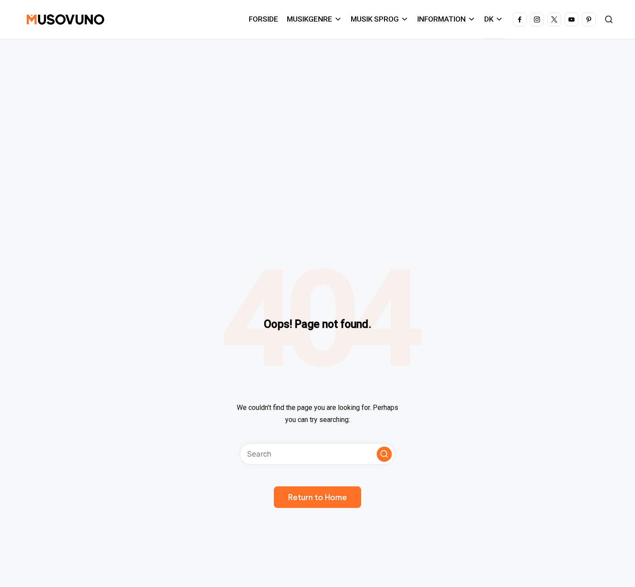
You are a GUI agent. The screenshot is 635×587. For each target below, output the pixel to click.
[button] (384, 454)
